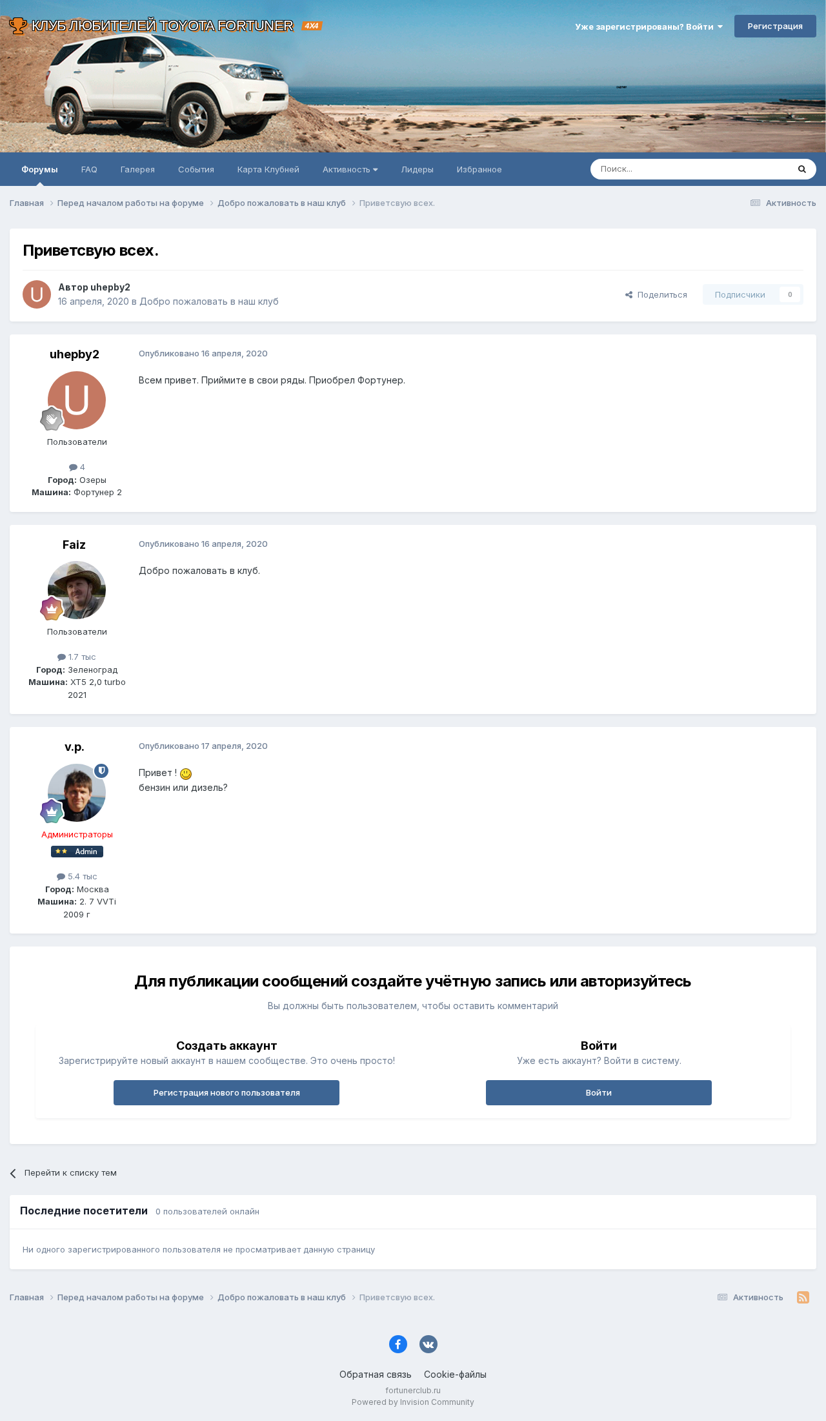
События (196, 169)
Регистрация (775, 26)
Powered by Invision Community (413, 1402)
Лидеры (417, 169)
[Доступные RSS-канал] (803, 1298)
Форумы (39, 169)
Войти (599, 1092)
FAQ (89, 169)
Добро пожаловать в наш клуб (209, 301)
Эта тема (753, 169)
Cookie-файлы (455, 1374)
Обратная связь (375, 1374)
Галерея (138, 169)
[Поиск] (802, 169)
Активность (348, 169)
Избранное (479, 169)
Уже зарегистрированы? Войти (646, 26)
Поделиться (659, 294)
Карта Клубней (268, 169)
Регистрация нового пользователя (227, 1092)
